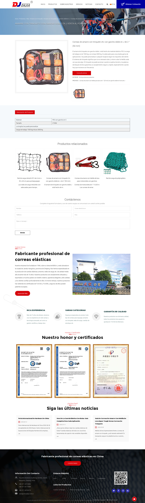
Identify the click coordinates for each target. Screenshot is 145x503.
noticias (91, 478)
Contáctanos (72, 463)
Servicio (79, 4)
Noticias (89, 4)
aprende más (23, 293)
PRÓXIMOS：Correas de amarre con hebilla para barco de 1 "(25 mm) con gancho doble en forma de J (98, 80)
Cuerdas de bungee (59, 490)
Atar (50, 7)
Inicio (43, 4)
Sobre (64, 478)
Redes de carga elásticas (77, 490)
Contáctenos (101, 478)
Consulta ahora (82, 73)
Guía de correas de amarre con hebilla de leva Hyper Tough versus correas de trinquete (110, 421)
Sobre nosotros (66, 4)
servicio (82, 478)
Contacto (99, 4)
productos (74, 478)
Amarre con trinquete (36, 19)
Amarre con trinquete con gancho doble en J (57, 19)
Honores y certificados (67, 7)
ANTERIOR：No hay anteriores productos (83, 77)
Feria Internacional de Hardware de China (33, 418)
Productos (52, 4)
